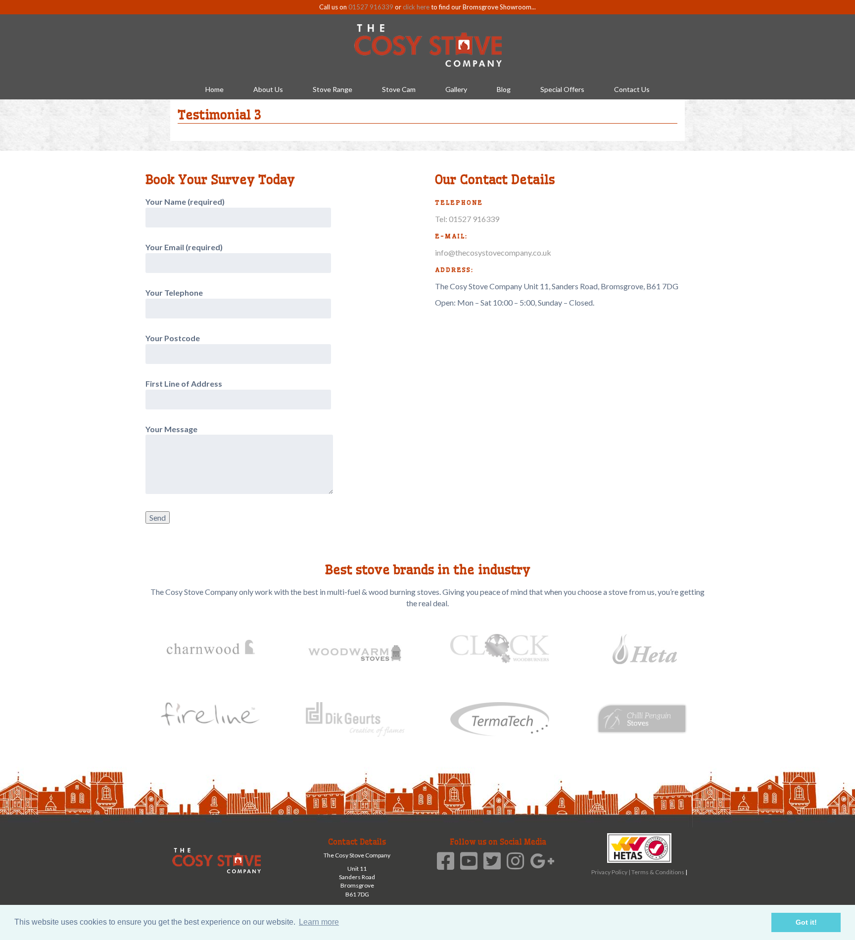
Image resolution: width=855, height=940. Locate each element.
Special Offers (562, 89)
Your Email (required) (184, 247)
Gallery (456, 89)
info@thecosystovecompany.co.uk (493, 252)
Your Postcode (172, 338)
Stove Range (332, 89)
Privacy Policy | (611, 872)
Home (214, 89)
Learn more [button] (319, 922)
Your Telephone (174, 292)
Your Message (171, 429)
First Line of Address (183, 383)
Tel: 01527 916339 (467, 219)
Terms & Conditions (658, 872)
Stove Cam (399, 89)
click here (416, 7)
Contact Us (632, 89)
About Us (268, 89)
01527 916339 (370, 7)
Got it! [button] (806, 922)
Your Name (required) (185, 201)
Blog (504, 89)
